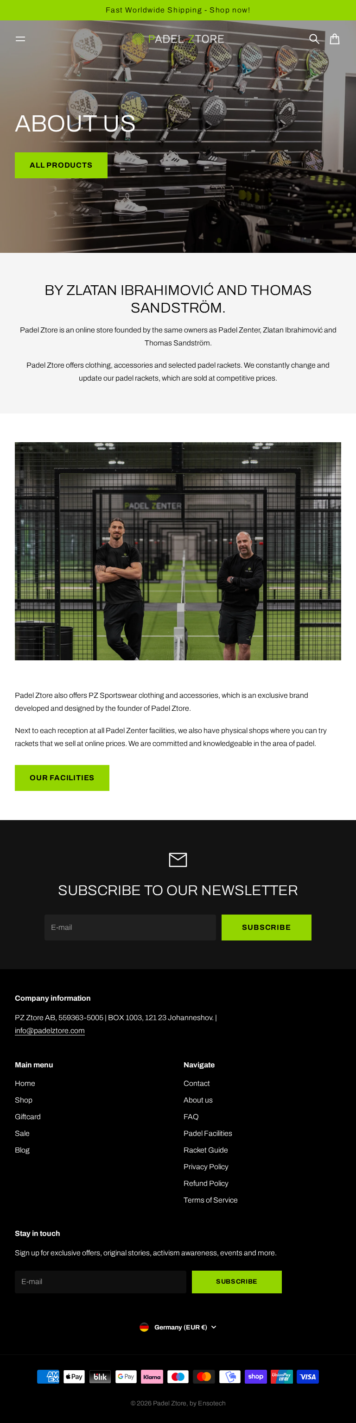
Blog (22, 1150)
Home (25, 1083)
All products (61, 165)
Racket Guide (206, 1150)
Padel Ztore (169, 1403)
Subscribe (266, 927)
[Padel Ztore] (178, 39)
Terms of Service (211, 1200)
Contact (197, 1083)
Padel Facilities (208, 1133)
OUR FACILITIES (62, 778)
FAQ (191, 1117)
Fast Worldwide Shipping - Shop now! (178, 10)
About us (198, 1100)
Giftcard (28, 1117)
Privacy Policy (206, 1167)
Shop (23, 1100)
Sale (22, 1133)
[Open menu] (20, 39)
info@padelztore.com (50, 1030)
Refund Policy (206, 1183)
